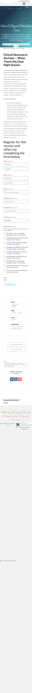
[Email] (20, 379)
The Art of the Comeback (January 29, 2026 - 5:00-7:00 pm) (16, 271)
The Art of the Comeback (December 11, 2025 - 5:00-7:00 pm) (16, 243)
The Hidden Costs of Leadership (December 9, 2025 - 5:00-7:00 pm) (16, 234)
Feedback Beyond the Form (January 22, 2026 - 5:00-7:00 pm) (17, 266)
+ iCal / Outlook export (16, 349)
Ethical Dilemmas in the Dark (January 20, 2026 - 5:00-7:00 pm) (16, 257)
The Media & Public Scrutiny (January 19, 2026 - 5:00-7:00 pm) (16, 252)
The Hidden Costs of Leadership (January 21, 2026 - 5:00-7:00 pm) (15, 262)
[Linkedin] (16, 379)
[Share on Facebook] (12, 379)
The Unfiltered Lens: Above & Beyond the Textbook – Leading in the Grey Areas (16, 365)
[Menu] (27, 6)
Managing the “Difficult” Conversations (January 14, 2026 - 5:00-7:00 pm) (17, 248)
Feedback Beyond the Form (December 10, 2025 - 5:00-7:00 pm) (17, 239)
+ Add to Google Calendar (16, 344)
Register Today (10, 284)
